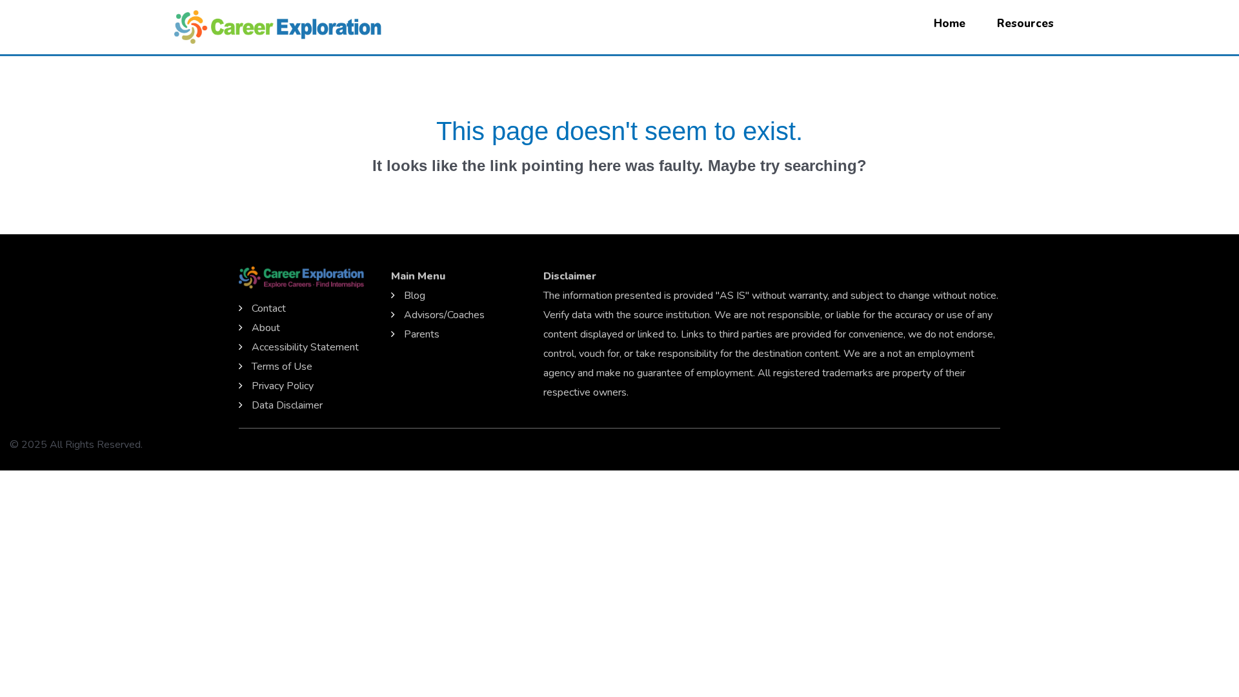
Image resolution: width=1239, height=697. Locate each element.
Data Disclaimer (287, 405)
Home (949, 23)
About (266, 328)
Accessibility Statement (305, 347)
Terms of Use (282, 366)
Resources (1025, 23)
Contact (269, 308)
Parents (421, 334)
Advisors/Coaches (444, 315)
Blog (414, 295)
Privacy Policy (283, 386)
